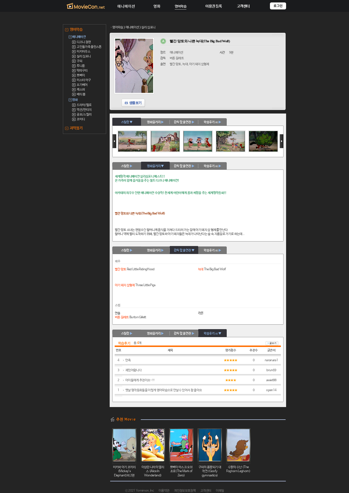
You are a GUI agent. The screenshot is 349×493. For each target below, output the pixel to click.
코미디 (81, 119)
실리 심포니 (84, 56)
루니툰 (81, 66)
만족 (128, 360)
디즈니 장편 (84, 42)
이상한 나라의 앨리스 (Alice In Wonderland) (152, 471)
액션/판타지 (84, 110)
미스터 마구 (84, 80)
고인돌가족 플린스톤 (89, 47)
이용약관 (164, 491)
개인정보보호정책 (185, 491)
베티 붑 (81, 94)
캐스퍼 (81, 89)
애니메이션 (132, 27)
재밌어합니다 (133, 370)
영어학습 (117, 27)
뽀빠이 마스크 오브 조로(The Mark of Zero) (181, 471)
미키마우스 (83, 51)
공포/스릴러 (84, 114)
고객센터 (205, 491)
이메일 (220, 491)
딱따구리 (82, 70)
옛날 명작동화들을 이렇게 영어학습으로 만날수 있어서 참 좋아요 (163, 390)
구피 (79, 61)
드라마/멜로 (84, 105)
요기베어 (82, 85)
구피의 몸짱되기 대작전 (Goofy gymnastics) (209, 471)
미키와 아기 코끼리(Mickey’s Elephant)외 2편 (124, 471)
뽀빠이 (81, 75)
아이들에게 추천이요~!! (140, 380)
